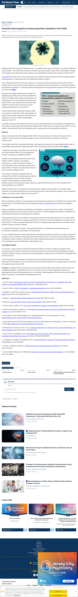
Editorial (39, 547)
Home (28, 585)
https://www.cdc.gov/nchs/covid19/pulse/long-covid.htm (25, 324)
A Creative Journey (7, 372)
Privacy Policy (39, 551)
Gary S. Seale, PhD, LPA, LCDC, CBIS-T (37, 469)
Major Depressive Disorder (67, 6)
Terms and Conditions (39, 549)
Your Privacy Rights (58, 587)
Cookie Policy (17, 595)
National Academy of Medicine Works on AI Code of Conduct (64, 372)
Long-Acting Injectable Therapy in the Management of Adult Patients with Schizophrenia (41, 6)
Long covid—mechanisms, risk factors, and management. (42, 306)
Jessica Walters (31, 435)
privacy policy (32, 392)
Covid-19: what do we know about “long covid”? (25, 298)
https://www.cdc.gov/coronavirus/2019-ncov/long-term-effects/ (22, 318)
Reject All (58, 591)
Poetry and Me (31, 372)
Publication (50, 2)
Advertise (39, 543)
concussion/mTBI (48, 203)
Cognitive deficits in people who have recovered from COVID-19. (55, 340)
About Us (35, 585)
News (29, 2)
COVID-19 (15, 399)
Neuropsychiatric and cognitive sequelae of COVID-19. (42, 346)
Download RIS (6, 363)
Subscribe (68, 389)
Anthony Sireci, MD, (33, 452)
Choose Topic (9, 6)
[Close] (75, 591)
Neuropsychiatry (6, 399)
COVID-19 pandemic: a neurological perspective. (30, 288)
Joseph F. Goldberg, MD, (34, 486)
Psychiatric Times (7, 24)
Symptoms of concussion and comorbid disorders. (47, 352)
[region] (39, 591)
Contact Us (39, 545)
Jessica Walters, (32, 419)
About (39, 542)
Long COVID (6, 77)
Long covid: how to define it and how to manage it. (26, 302)
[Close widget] (75, 554)
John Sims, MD (40, 419)
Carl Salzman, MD (45, 486)
